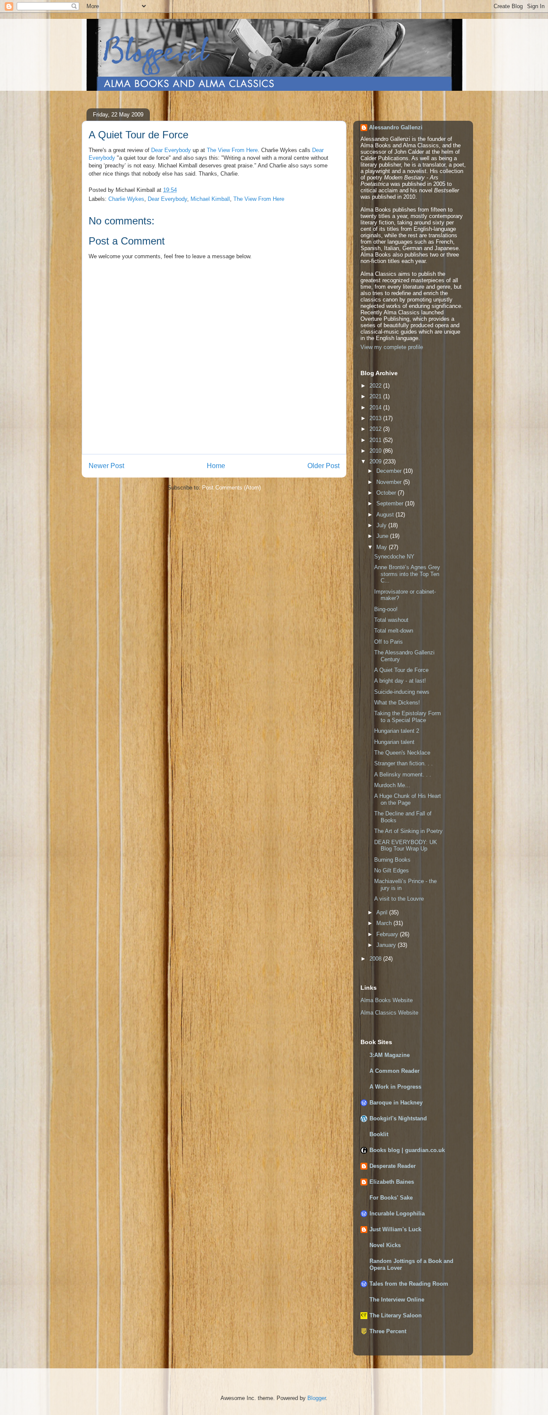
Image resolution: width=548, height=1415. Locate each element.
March (384, 923)
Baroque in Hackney (396, 1102)
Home (216, 465)
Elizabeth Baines (391, 1182)
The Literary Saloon (395, 1315)
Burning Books (392, 860)
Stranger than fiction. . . (403, 763)
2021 (376, 396)
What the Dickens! (397, 702)
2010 (376, 451)
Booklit (378, 1134)
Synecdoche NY (394, 556)
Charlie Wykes (126, 199)
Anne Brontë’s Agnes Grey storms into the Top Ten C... (407, 574)
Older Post (323, 465)
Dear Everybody (171, 150)
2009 (376, 461)
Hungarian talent (394, 742)
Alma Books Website (386, 1000)
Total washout (391, 620)
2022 (376, 385)
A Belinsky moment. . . (402, 774)
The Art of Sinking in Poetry (408, 831)
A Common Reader (394, 1071)
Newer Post (106, 465)
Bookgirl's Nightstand (398, 1118)
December (389, 471)
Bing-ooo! (386, 609)
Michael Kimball (210, 199)
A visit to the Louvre (399, 899)
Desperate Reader (392, 1166)
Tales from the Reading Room (408, 1284)
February (388, 934)
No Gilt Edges (391, 870)
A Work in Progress (395, 1087)
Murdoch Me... (392, 785)
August (386, 514)
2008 (376, 958)
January (387, 945)
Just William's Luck (395, 1229)
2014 (376, 407)
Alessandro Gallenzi (396, 127)
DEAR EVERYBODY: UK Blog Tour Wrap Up (405, 845)
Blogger (316, 1398)
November (389, 482)
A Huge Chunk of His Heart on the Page (407, 799)
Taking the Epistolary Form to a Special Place (407, 716)
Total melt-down (393, 630)
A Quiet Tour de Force (401, 670)
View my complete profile (391, 347)
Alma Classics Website (389, 1012)
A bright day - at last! (400, 681)
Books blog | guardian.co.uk (407, 1150)
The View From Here (232, 150)
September (390, 503)
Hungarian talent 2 (396, 731)
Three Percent (387, 1331)
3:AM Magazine (389, 1055)
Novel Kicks (385, 1245)
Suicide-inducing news (401, 692)
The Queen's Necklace (402, 752)
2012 (376, 429)
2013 (376, 418)
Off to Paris (388, 642)
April (382, 912)
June (383, 536)
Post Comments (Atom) (231, 487)
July (382, 525)
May (382, 547)
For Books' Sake (391, 1197)
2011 (376, 440)
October (387, 493)
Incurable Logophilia (397, 1213)
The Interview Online (396, 1299)
